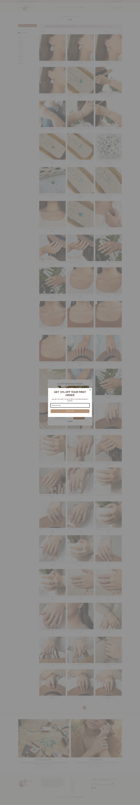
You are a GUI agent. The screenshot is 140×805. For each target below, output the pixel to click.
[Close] (90, 390)
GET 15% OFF (70, 411)
